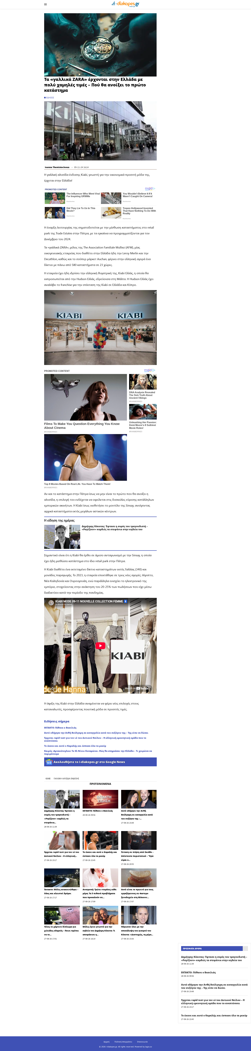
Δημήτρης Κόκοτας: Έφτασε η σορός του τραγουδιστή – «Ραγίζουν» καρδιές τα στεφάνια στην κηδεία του (115, 528)
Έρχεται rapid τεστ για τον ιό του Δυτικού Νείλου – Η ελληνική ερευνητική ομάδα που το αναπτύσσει (95, 739)
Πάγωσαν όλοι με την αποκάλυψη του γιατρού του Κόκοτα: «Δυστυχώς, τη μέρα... (137, 930)
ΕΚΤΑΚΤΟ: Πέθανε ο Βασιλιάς (60, 727)
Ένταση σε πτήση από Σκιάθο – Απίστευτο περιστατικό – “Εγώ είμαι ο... (137, 856)
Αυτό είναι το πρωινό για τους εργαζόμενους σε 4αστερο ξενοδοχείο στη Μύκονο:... (137, 893)
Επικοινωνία (142, 1041)
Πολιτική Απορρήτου (123, 1041)
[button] (100, 45)
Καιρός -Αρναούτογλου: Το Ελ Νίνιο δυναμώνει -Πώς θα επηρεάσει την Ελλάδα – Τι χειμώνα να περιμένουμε (98, 752)
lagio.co (148, 1046)
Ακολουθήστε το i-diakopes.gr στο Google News (89, 762)
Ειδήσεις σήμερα (56, 721)
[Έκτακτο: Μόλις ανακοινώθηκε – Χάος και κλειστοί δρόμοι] (62, 877)
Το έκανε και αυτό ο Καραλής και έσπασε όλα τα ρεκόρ (75, 745)
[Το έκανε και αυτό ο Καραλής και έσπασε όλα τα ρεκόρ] (100, 840)
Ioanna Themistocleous (57, 167)
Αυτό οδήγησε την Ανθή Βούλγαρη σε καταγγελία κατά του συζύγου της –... (137, 814)
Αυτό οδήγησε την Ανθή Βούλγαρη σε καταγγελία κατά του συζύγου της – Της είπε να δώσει (96, 732)
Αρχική (106, 1041)
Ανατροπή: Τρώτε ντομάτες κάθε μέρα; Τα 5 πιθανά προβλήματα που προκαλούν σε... (99, 893)
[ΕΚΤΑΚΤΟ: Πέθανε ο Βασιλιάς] (100, 799)
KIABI (48, 778)
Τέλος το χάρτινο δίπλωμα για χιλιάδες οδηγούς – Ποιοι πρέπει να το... (61, 930)
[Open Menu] (45, 4)
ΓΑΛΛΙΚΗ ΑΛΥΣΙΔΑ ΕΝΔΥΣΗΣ (66, 778)
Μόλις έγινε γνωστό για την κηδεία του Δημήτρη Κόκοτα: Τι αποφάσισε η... (99, 930)
